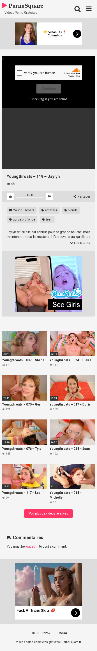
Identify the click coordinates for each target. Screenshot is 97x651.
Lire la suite (82, 243)
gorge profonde (23, 219)
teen (48, 219)
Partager (83, 196)
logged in (31, 546)
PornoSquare (25, 5)
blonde (72, 210)
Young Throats (23, 210)
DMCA (62, 633)
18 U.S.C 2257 (40, 633)
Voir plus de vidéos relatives (48, 513)
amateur (50, 210)
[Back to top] (89, 642)
